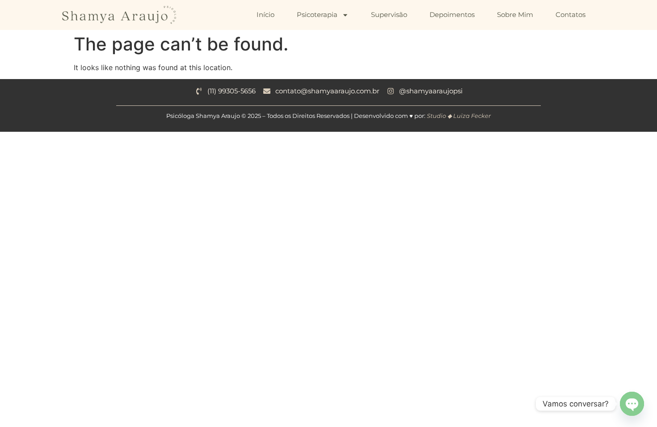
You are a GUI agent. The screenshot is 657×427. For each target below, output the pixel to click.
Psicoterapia (317, 14)
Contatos (570, 14)
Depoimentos (452, 14)
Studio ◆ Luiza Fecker (459, 115)
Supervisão (389, 14)
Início (265, 14)
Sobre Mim (515, 14)
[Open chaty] (632, 404)
